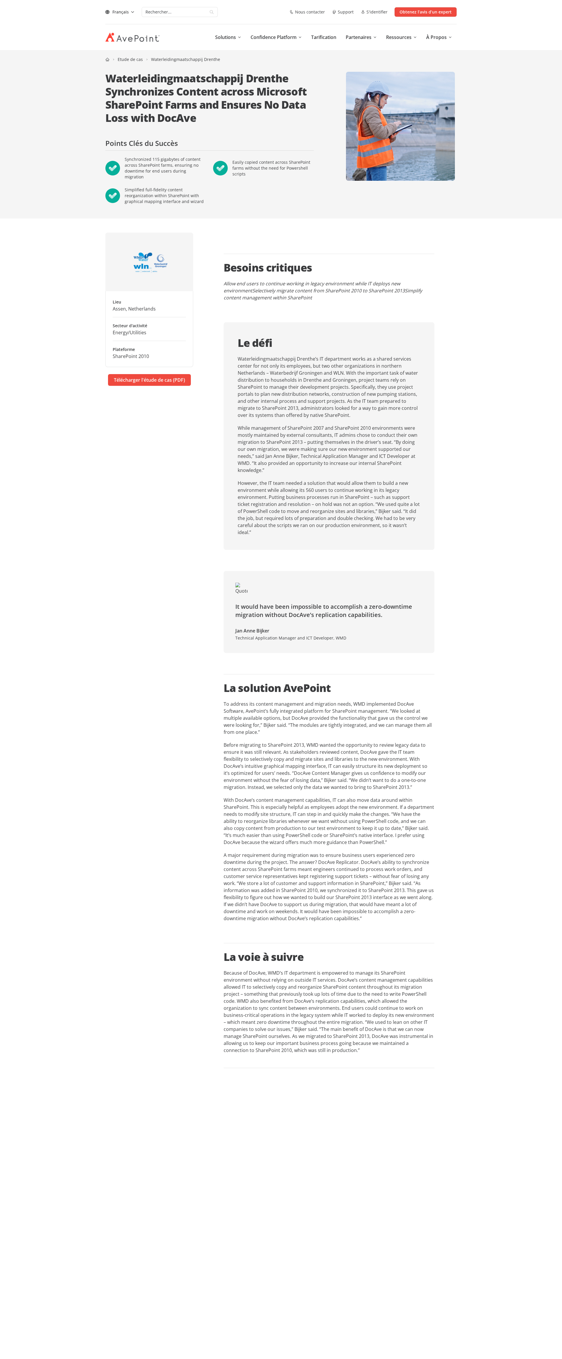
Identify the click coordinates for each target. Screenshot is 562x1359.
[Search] (211, 12)
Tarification (323, 37)
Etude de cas (130, 59)
